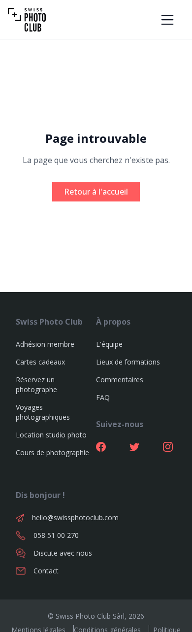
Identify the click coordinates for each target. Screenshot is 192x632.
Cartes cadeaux (40, 361)
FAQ (103, 397)
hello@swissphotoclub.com (64, 517)
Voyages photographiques (43, 412)
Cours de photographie (52, 452)
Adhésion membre (45, 344)
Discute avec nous (62, 553)
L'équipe (109, 344)
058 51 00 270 (56, 535)
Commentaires (119, 379)
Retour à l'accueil (96, 191)
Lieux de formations (128, 361)
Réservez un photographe (36, 384)
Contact (46, 570)
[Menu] (167, 19)
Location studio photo (51, 434)
